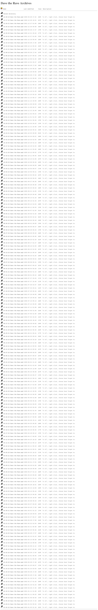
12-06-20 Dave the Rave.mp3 (13, 56)
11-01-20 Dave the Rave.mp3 (13, 114)
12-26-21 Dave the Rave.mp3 (13, 23)
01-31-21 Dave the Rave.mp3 (13, 556)
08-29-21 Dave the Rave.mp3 (13, 227)
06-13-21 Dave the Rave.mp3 (13, 346)
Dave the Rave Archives (16, 3)
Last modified (29, 9)
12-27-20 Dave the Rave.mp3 (13, 20)
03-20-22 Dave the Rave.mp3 (13, 478)
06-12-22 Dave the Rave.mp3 (13, 349)
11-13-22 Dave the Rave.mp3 (13, 97)
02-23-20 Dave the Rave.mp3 (13, 520)
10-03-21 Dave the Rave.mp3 (13, 168)
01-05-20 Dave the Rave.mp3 (13, 601)
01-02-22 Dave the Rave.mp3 (13, 607)
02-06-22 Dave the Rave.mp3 (13, 549)
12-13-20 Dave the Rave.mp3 (13, 46)
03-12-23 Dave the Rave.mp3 (13, 494)
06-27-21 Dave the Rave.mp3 (13, 323)
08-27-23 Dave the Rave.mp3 (13, 233)
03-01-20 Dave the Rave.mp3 (13, 507)
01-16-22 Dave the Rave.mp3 (13, 581)
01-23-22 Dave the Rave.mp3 (13, 568)
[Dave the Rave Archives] (2, 9)
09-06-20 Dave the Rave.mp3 (13, 210)
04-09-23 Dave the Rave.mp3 (13, 449)
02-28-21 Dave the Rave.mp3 (13, 510)
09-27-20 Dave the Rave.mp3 (13, 178)
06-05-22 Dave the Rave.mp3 (13, 359)
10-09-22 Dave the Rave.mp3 (13, 159)
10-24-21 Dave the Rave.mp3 (13, 133)
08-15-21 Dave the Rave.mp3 (13, 246)
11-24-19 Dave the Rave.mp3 (13, 75)
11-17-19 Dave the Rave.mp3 (13, 88)
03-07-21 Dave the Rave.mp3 (13, 501)
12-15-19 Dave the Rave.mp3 (13, 43)
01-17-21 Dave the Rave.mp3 (13, 578)
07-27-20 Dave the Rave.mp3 (13, 278)
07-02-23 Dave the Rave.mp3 (13, 317)
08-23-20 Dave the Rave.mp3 (13, 236)
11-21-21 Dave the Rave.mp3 (13, 81)
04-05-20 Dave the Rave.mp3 (13, 452)
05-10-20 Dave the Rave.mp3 (13, 391)
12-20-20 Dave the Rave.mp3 (13, 33)
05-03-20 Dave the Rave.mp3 (13, 404)
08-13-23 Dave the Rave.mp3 (13, 252)
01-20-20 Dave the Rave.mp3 (13, 572)
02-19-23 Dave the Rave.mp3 (13, 530)
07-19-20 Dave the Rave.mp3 (13, 291)
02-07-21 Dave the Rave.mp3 (13, 546)
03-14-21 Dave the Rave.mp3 (13, 488)
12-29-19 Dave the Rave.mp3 (13, 17)
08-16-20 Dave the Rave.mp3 (13, 243)
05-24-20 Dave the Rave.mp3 (13, 368)
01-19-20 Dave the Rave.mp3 (13, 575)
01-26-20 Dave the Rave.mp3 (13, 562)
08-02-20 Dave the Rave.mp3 (13, 268)
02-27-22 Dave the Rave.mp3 (13, 514)
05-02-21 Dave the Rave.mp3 (13, 407)
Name (4, 9)
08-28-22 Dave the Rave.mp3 (13, 230)
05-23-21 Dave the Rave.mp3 (13, 372)
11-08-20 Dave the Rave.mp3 (13, 104)
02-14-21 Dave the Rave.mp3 (13, 536)
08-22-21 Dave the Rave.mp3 (13, 239)
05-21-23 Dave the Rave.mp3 (13, 378)
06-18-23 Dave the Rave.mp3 (13, 339)
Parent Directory (9, 14)
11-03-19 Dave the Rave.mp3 (13, 110)
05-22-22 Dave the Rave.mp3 (13, 375)
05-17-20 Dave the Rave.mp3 (13, 381)
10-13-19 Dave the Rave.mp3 (13, 149)
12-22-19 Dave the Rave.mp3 (13, 30)
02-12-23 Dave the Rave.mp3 (13, 543)
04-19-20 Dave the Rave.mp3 (13, 427)
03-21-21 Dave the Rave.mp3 (13, 475)
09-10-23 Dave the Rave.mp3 (13, 207)
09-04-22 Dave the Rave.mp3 (13, 217)
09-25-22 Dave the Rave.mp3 (13, 185)
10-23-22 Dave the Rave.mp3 (13, 136)
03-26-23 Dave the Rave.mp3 (13, 472)
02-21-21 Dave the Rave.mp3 (13, 523)
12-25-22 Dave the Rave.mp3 (13, 26)
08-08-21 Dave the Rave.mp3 (13, 259)
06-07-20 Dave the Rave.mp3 (13, 352)
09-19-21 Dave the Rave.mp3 (13, 194)
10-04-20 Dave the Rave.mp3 (13, 165)
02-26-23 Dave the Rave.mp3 (13, 517)
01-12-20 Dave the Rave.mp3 (13, 588)
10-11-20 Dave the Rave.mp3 (13, 152)
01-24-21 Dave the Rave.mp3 (13, 565)
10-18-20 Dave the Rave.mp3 (13, 143)
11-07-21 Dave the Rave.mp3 (13, 107)
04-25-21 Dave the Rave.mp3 (13, 420)
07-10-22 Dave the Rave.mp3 (13, 307)
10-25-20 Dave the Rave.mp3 (13, 130)
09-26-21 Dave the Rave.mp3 (13, 181)
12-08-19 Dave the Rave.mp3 (13, 52)
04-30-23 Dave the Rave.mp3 (13, 414)
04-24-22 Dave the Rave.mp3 (13, 423)
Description (47, 9)
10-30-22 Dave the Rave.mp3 (13, 120)
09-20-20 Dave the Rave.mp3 (13, 191)
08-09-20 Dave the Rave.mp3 (13, 255)
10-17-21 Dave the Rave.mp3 (13, 146)
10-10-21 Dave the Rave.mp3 (13, 156)
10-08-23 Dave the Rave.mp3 (13, 162)
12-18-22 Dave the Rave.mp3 (13, 39)
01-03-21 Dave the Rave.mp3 (13, 604)
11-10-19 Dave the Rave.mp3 (13, 101)
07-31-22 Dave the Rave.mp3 (13, 275)
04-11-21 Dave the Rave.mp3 (13, 443)
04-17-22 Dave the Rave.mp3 (13, 433)
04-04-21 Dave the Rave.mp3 (13, 456)
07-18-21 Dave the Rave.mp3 (13, 294)
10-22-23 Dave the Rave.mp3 (13, 139)
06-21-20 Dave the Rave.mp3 (13, 330)
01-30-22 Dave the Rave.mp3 (13, 559)
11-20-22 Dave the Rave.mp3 (13, 85)
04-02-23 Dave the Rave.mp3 (13, 459)
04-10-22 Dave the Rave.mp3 (13, 446)
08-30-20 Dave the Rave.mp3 (13, 223)
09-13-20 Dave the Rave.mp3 (13, 198)
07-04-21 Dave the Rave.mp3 (13, 314)
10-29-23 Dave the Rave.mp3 (13, 123)
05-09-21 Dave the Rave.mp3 (13, 394)
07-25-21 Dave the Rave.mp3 (13, 285)
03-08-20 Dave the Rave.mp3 (13, 497)
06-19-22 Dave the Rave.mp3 (13, 336)
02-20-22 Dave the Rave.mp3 (13, 527)
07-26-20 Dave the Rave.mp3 (13, 281)
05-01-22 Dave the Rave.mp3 (13, 410)
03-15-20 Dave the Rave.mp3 (13, 485)
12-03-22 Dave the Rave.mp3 (13, 62)
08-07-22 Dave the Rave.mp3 (13, 262)
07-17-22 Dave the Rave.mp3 (13, 297)
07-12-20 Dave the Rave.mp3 (13, 301)
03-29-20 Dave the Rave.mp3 (13, 462)
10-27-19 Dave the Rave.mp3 (13, 127)
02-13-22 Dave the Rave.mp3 (13, 539)
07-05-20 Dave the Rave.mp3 (13, 310)
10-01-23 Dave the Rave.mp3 (13, 175)
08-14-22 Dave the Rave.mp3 (13, 249)
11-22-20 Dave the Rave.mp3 (13, 78)
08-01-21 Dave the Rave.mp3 (13, 272)
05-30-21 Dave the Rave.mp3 (13, 365)
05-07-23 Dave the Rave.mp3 (13, 401)
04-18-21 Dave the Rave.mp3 (13, 430)
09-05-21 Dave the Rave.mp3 (13, 214)
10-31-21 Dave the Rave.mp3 (13, 117)
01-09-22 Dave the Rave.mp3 (13, 594)
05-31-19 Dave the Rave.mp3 (13, 362)
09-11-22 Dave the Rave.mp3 (13, 204)
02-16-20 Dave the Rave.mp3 (13, 533)
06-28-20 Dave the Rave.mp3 (13, 320)
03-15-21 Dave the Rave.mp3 (13, 481)
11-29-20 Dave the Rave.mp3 (13, 68)
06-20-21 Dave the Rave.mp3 (13, 333)
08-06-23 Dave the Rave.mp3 (13, 265)
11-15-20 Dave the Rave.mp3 (13, 91)
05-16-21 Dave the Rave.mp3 (13, 385)
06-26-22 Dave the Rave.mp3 (13, 326)
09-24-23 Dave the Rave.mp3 (13, 188)
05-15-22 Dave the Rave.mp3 (13, 388)
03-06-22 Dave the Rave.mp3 (13, 504)
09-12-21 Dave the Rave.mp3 (13, 201)
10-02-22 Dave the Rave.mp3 (13, 172)
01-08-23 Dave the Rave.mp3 (13, 598)
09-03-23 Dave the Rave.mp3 (13, 220)
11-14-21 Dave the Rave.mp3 (13, 94)
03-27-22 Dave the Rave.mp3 (13, 468)
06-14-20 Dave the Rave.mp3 (13, 343)
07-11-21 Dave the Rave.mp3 (13, 304)
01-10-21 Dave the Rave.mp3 (13, 591)
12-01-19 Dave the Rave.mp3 (13, 65)
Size (39, 9)
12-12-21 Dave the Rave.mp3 (13, 49)
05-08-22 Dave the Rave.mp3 (13, 397)
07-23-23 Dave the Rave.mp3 (13, 288)
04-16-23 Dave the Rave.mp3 (13, 436)
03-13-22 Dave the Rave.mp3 (13, 491)
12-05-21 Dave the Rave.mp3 (13, 59)
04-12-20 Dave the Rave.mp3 (13, 439)
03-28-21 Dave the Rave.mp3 (13, 465)
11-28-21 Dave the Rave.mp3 (13, 72)
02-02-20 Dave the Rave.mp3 (13, 552)
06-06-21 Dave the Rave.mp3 (13, 356)
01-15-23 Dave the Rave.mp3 (13, 585)
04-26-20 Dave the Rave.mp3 (13, 417)
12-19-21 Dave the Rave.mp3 (13, 36)
